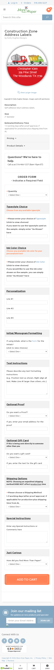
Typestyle (41, 218)
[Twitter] (10, 640)
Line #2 (10, 308)
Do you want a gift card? (18, 454)
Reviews (11, 661)
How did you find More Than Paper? (23, 560)
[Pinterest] (22, 640)
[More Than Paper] (27, 9)
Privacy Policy (41, 658)
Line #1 (9, 299)
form (34, 341)
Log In (13, 3)
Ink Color (40, 262)
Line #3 (10, 318)
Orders (27, 3)
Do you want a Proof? (17, 412)
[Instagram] (16, 640)
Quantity (12, 191)
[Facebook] (4, 640)
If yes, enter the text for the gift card (24, 463)
